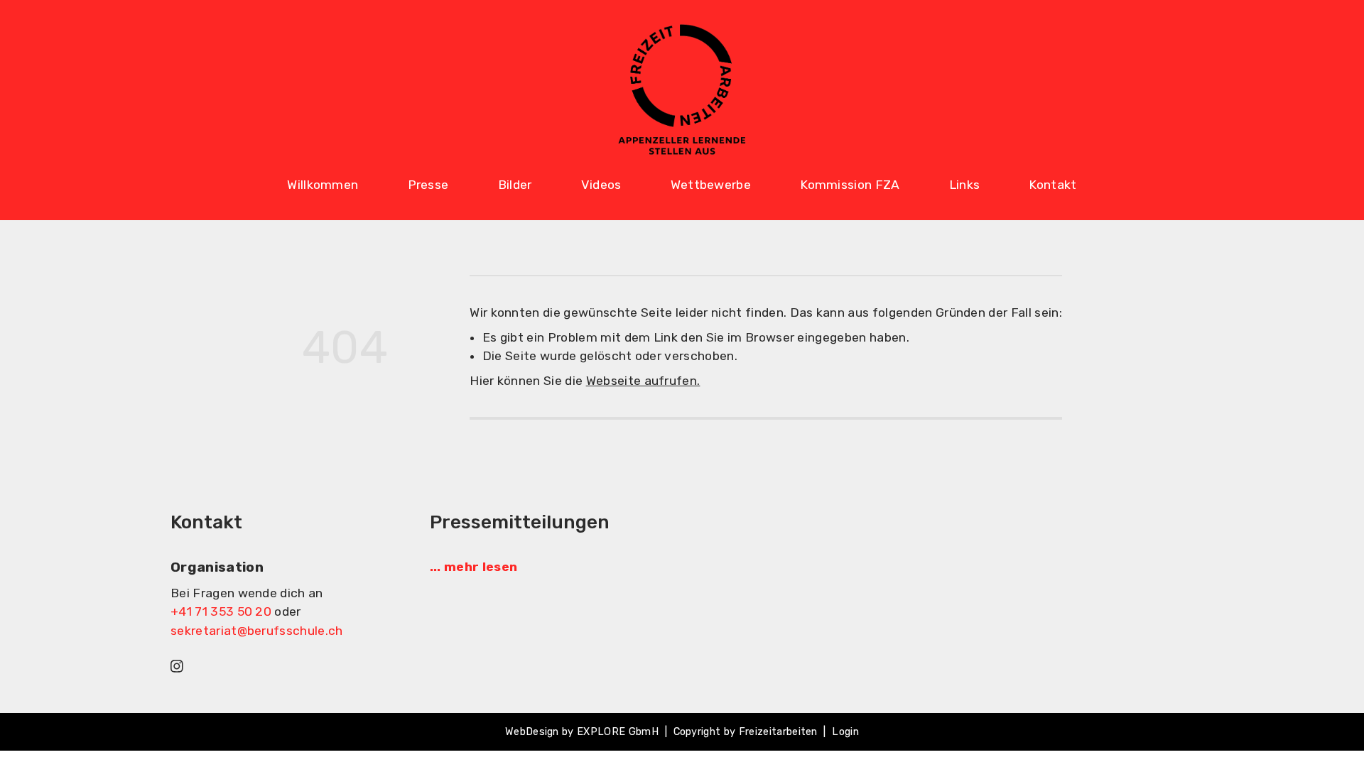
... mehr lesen (473, 567)
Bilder (515, 185)
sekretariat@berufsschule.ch (256, 631)
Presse (428, 185)
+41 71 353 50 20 (220, 611)
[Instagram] (176, 665)
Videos (601, 185)
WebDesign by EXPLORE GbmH (582, 732)
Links (964, 185)
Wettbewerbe (711, 185)
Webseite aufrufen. (643, 381)
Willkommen (322, 185)
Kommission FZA (849, 185)
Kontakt (1052, 185)
